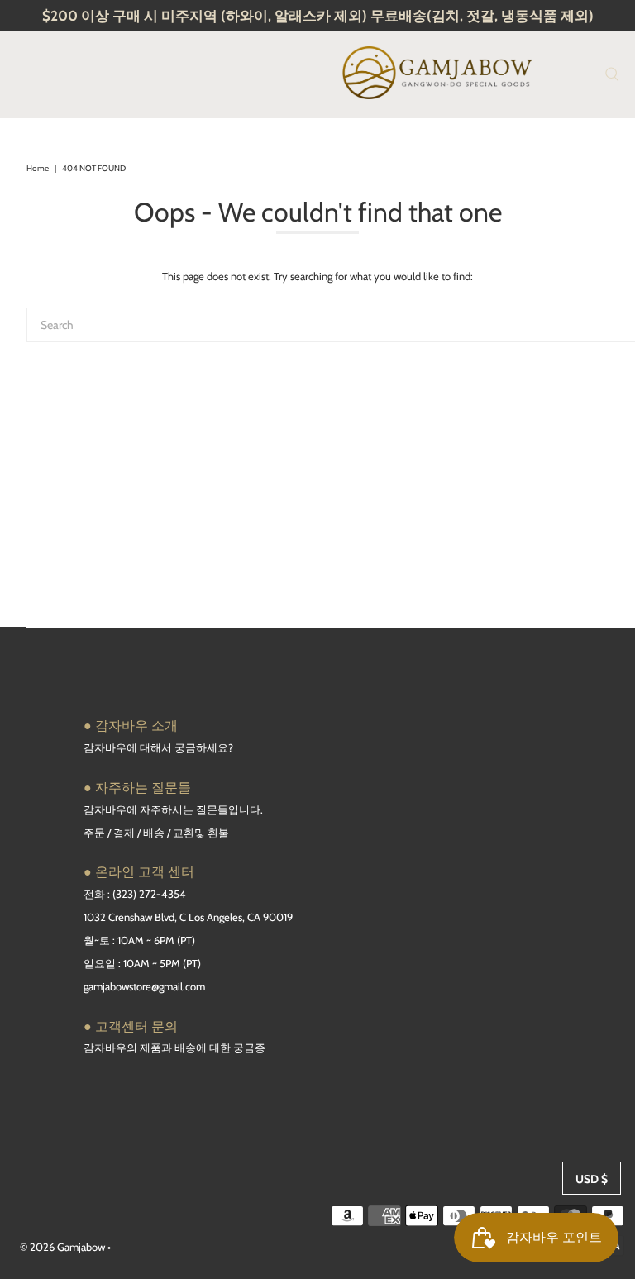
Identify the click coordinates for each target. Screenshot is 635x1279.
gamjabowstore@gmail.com (144, 986)
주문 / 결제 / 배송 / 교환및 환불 (156, 832)
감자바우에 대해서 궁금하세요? (158, 747)
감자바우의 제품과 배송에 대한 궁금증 (174, 1047)
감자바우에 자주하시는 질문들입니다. (173, 809)
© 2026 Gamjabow (62, 1246)
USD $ (591, 1179)
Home (37, 168)
